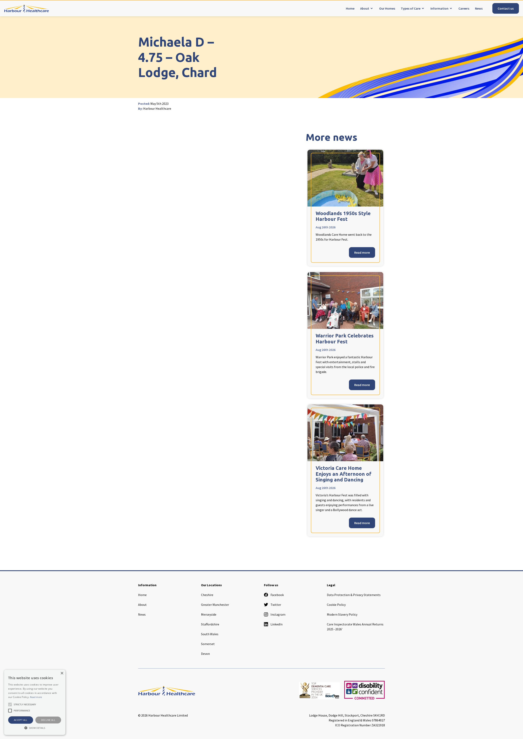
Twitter (275, 605)
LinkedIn (276, 624)
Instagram (277, 614)
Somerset (208, 644)
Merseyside (208, 614)
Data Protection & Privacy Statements (354, 595)
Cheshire (207, 595)
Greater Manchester (215, 605)
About (364, 8)
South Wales (209, 634)
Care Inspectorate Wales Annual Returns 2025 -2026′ (355, 626)
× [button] (61, 673)
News (479, 8)
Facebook (277, 595)
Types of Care (410, 8)
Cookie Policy (336, 605)
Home (350, 8)
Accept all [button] (20, 719)
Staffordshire (210, 624)
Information (439, 8)
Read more (362, 252)
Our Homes (387, 8)
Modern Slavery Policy (342, 614)
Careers (463, 8)
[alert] (34, 702)
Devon (205, 654)
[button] (34, 728)
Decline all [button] (48, 719)
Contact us (506, 8)
